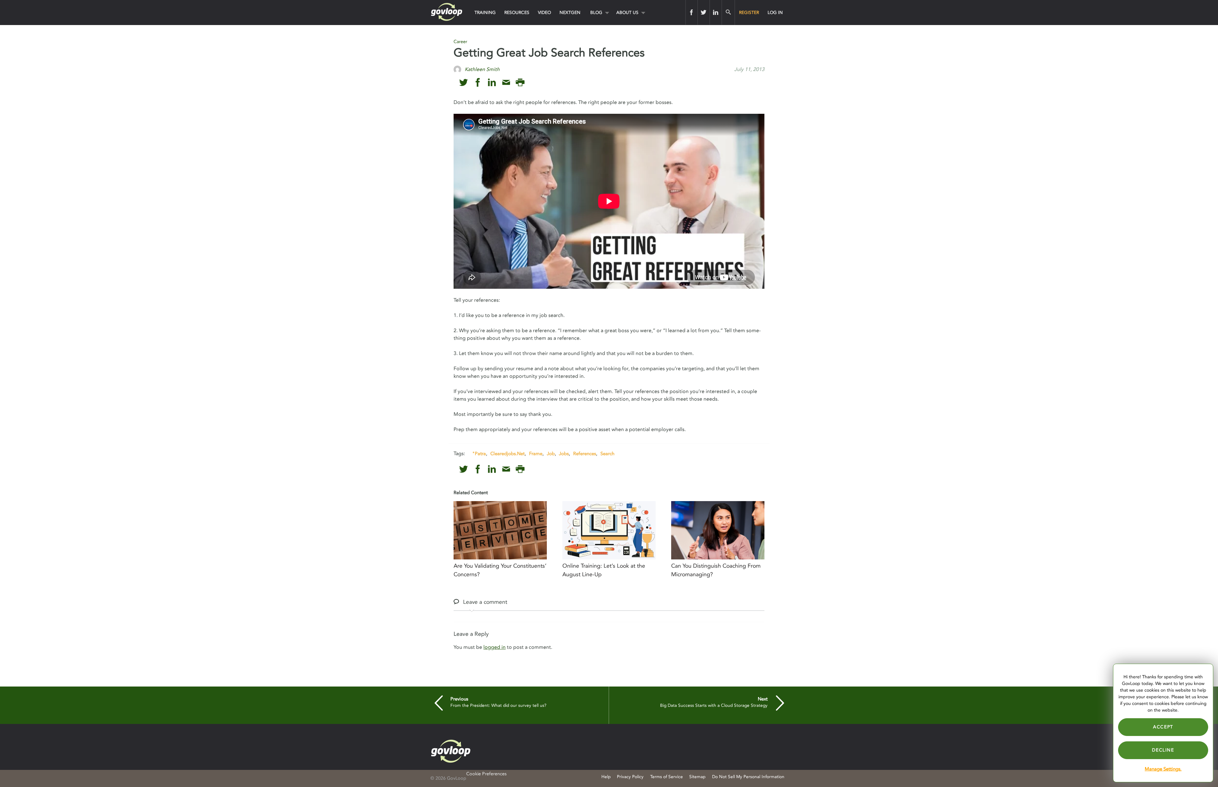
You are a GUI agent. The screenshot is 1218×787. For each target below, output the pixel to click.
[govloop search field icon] (728, 12)
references (584, 453)
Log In (775, 13)
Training (485, 13)
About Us (627, 13)
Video (544, 13)
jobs (564, 453)
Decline (1163, 750)
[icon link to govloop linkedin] (492, 82)
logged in (494, 647)
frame (535, 453)
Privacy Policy (630, 777)
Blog (596, 13)
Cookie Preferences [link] (486, 774)
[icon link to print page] (520, 82)
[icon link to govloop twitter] (463, 82)
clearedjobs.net (507, 453)
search (607, 453)
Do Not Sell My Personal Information (748, 777)
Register (749, 13)
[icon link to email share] (506, 82)
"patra (479, 453)
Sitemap (697, 777)
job (551, 453)
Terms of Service (666, 777)
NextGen (570, 13)
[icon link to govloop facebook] (478, 82)
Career (460, 42)
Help (606, 777)
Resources (516, 13)
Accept (1163, 727)
